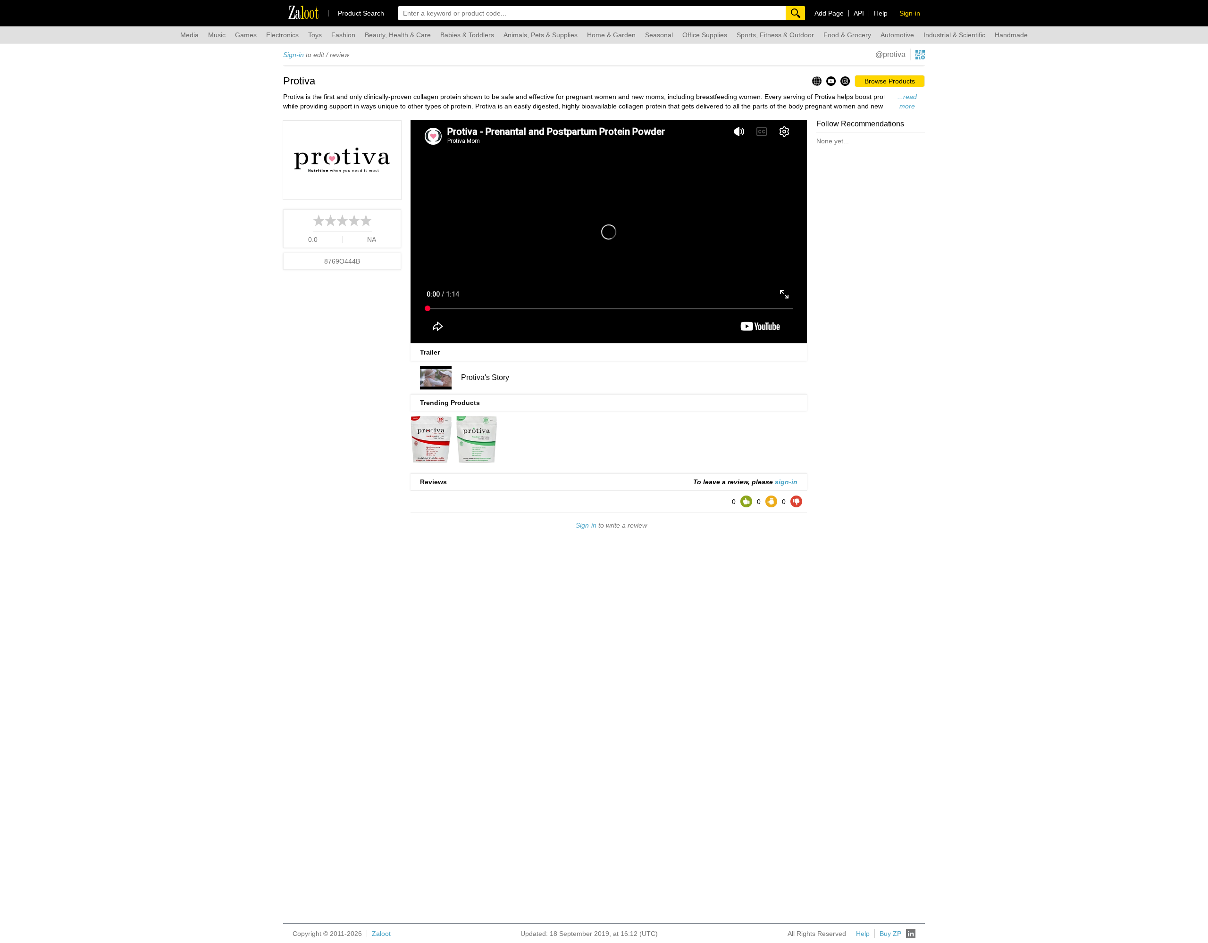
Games (246, 35)
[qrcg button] (920, 54)
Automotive (897, 35)
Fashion (343, 35)
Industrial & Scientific (954, 35)
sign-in (786, 482)
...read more (907, 101)
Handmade (1011, 35)
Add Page (829, 13)
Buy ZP (890, 933)
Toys (315, 35)
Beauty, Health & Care (398, 35)
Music (217, 35)
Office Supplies (704, 35)
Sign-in (293, 54)
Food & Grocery (847, 35)
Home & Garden (611, 35)
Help (881, 13)
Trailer (430, 352)
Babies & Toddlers (467, 35)
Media (189, 35)
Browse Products (889, 81)
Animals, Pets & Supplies (540, 35)
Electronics (282, 35)
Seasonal (659, 35)
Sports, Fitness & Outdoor (775, 35)
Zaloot (381, 933)
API (859, 13)
